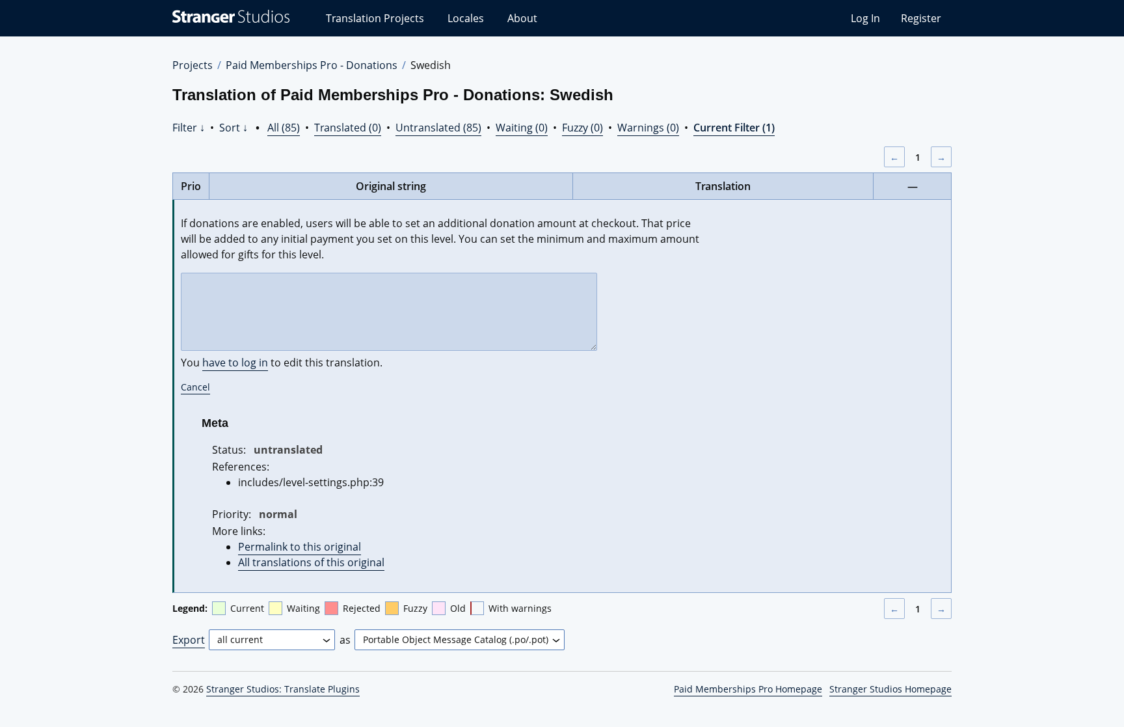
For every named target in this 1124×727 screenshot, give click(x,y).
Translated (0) (347, 127)
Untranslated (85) (438, 127)
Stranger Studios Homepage (890, 689)
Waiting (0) (522, 127)
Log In (865, 18)
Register (921, 18)
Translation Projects (375, 18)
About (522, 18)
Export (188, 640)
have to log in (235, 362)
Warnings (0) (648, 127)
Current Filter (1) (734, 127)
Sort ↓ (233, 127)
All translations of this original (311, 562)
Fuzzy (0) (582, 127)
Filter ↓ (188, 127)
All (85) (283, 127)
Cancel (195, 387)
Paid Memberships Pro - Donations (311, 65)
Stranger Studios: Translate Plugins (283, 689)
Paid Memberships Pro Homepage (748, 689)
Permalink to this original (299, 547)
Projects (192, 65)
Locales (466, 18)
